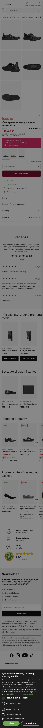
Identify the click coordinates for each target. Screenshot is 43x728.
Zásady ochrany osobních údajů (22, 694)
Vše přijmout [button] (11, 723)
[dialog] (21, 364)
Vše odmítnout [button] (30, 723)
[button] (21, 719)
